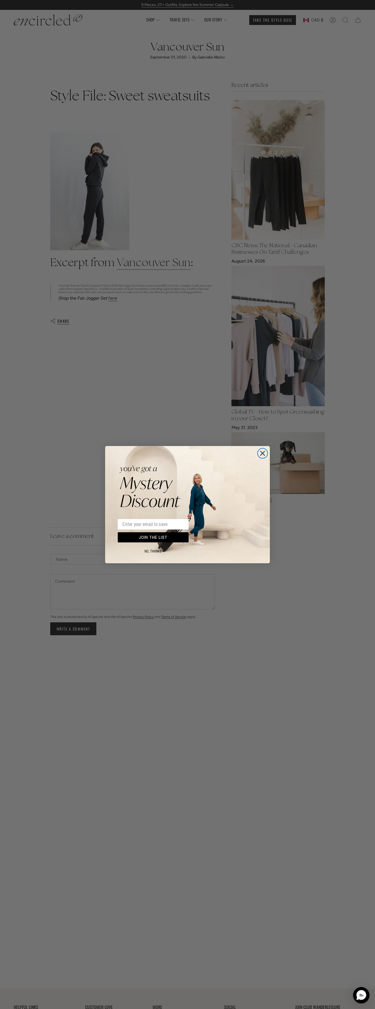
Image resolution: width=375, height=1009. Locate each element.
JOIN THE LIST (153, 537)
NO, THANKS (153, 551)
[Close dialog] (263, 453)
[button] (361, 995)
